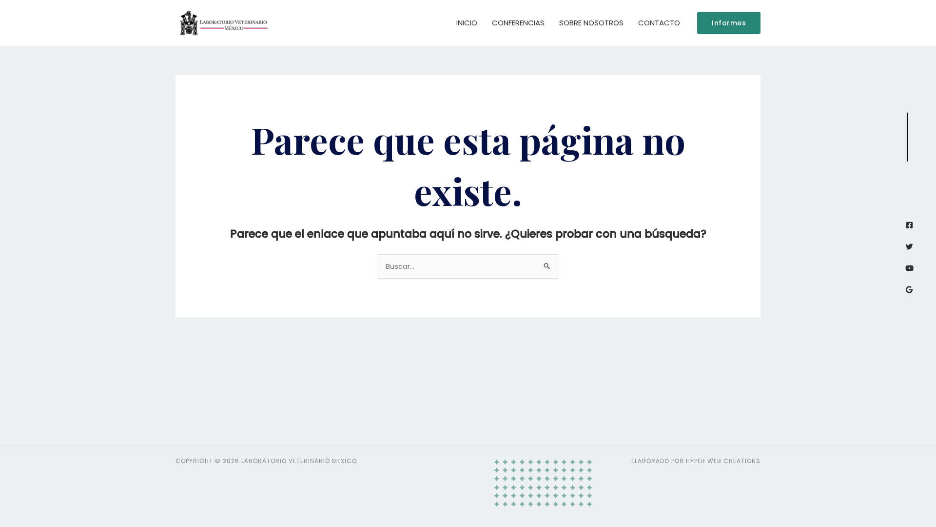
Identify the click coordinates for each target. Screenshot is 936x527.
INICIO (466, 23)
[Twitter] (909, 246)
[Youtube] (909, 268)
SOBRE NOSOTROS (591, 23)
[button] (728, 23)
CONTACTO (659, 23)
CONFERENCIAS (518, 23)
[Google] (909, 289)
